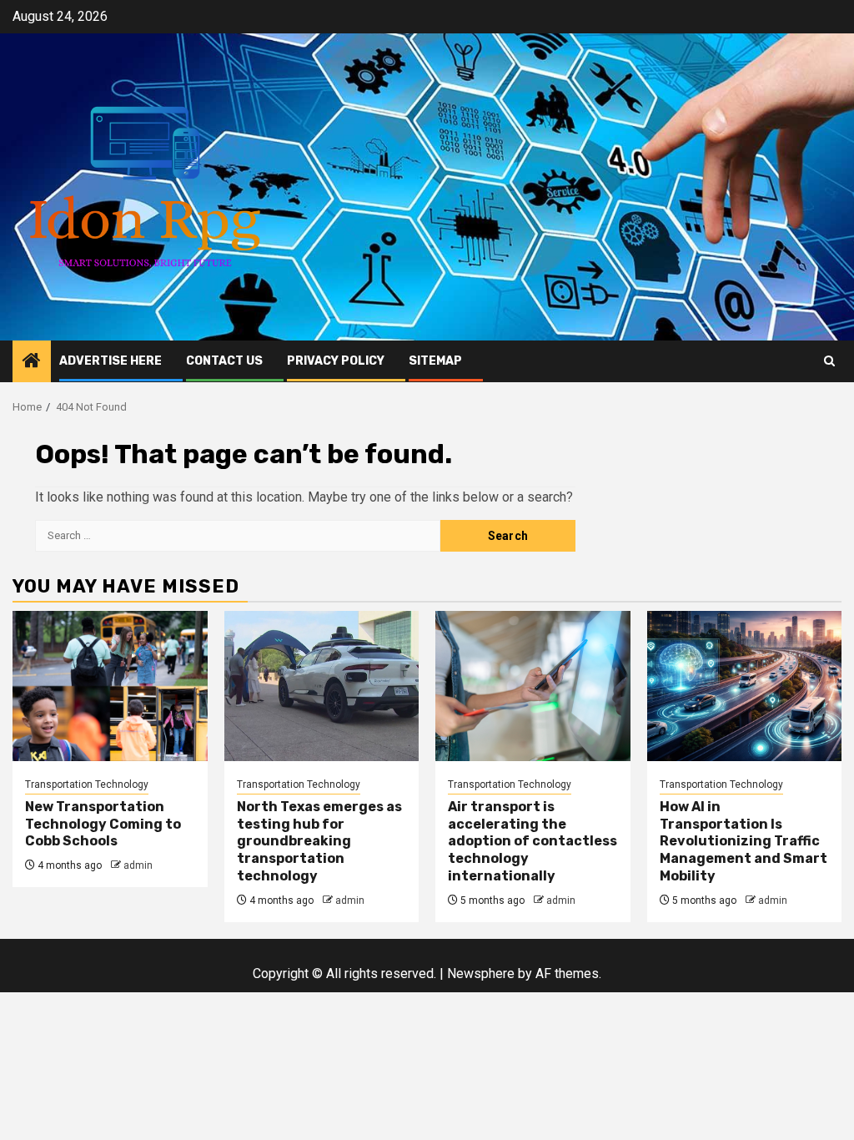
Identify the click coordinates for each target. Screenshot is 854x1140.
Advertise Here (110, 361)
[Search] (829, 361)
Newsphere (481, 973)
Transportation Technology (86, 784)
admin (138, 865)
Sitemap (435, 361)
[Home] (32, 362)
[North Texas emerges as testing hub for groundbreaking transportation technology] (321, 686)
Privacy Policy (335, 361)
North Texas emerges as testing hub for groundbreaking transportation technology (319, 841)
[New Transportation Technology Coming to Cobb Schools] (110, 686)
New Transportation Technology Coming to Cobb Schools (103, 824)
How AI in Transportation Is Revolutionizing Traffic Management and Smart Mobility (743, 841)
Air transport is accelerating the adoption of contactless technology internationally (532, 841)
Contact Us (224, 361)
